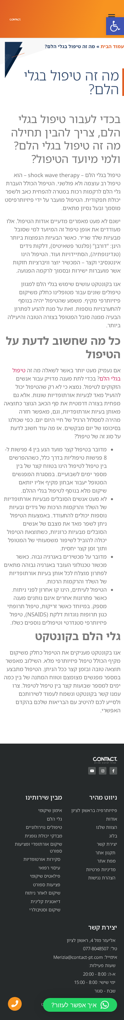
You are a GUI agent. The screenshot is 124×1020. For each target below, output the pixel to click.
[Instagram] (102, 771)
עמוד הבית (112, 46)
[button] (115, 26)
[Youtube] (92, 771)
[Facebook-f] (113, 771)
